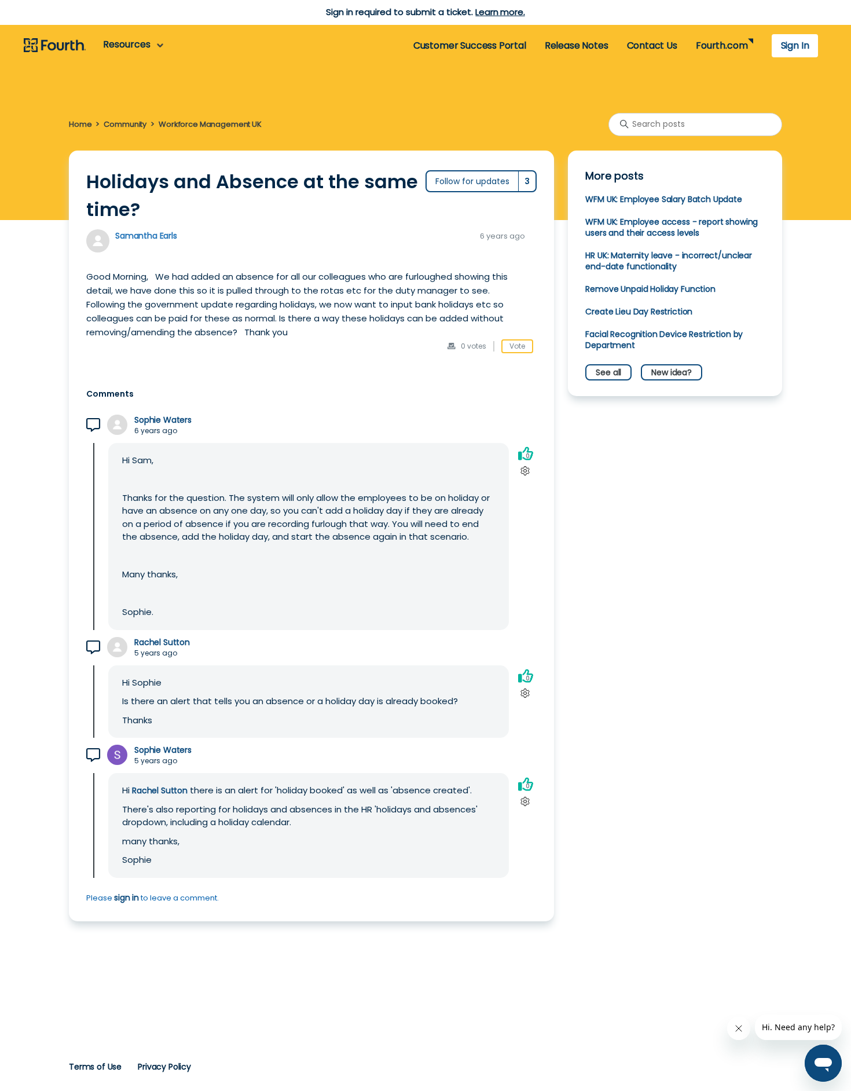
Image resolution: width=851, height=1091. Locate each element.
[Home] (55, 45)
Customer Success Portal (469, 45)
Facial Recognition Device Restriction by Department (664, 339)
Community (125, 124)
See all (608, 372)
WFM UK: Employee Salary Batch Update (663, 199)
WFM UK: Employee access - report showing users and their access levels (671, 227)
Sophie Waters (163, 420)
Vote (517, 346)
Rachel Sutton (162, 642)
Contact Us (652, 45)
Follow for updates (472, 181)
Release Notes (576, 45)
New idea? (671, 372)
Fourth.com (721, 45)
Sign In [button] (795, 45)
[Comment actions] (525, 471)
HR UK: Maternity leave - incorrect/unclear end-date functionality (668, 261)
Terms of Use (95, 1066)
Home (80, 124)
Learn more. (499, 12)
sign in (126, 897)
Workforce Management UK (210, 124)
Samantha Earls (146, 235)
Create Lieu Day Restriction (638, 311)
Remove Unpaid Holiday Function (650, 289)
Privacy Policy (164, 1066)
